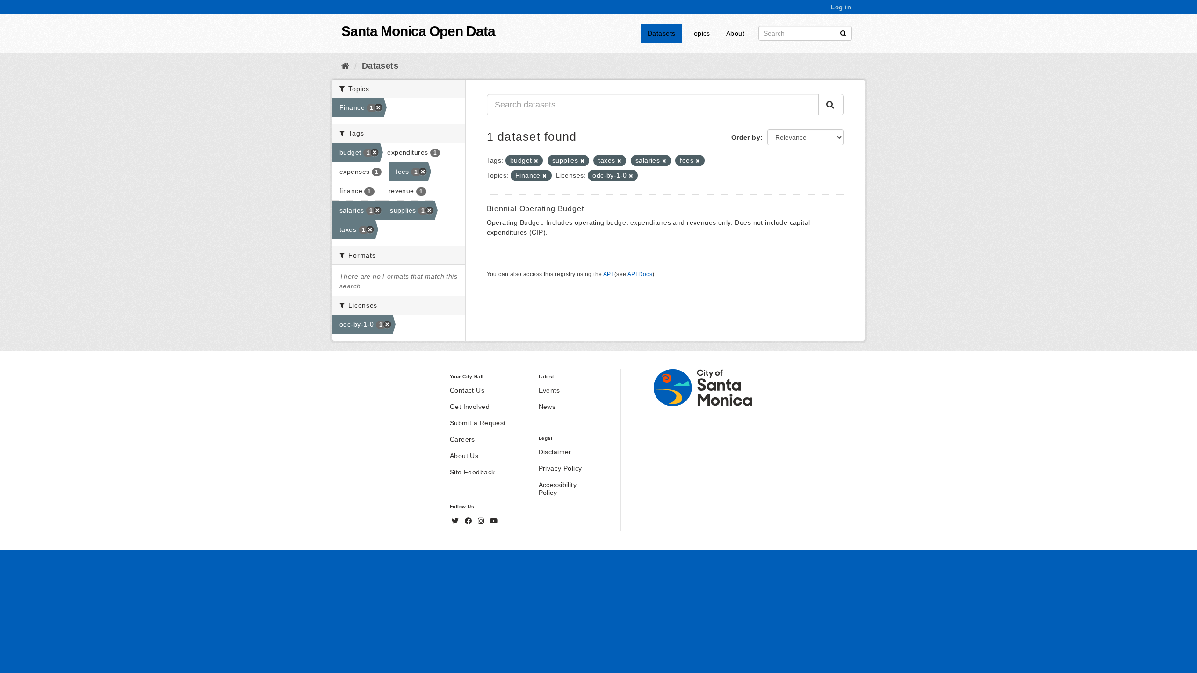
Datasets (661, 33)
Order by (745, 137)
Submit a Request (478, 423)
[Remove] (536, 161)
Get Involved (470, 406)
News (547, 406)
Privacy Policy (560, 468)
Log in (841, 7)
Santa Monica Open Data (418, 31)
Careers (462, 439)
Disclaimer (555, 452)
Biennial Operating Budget (535, 209)
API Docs (639, 274)
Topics (700, 33)
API (608, 274)
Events (549, 390)
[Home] (345, 66)
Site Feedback (472, 472)
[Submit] (843, 32)
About (735, 33)
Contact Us (467, 390)
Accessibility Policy (558, 488)
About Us (464, 455)
